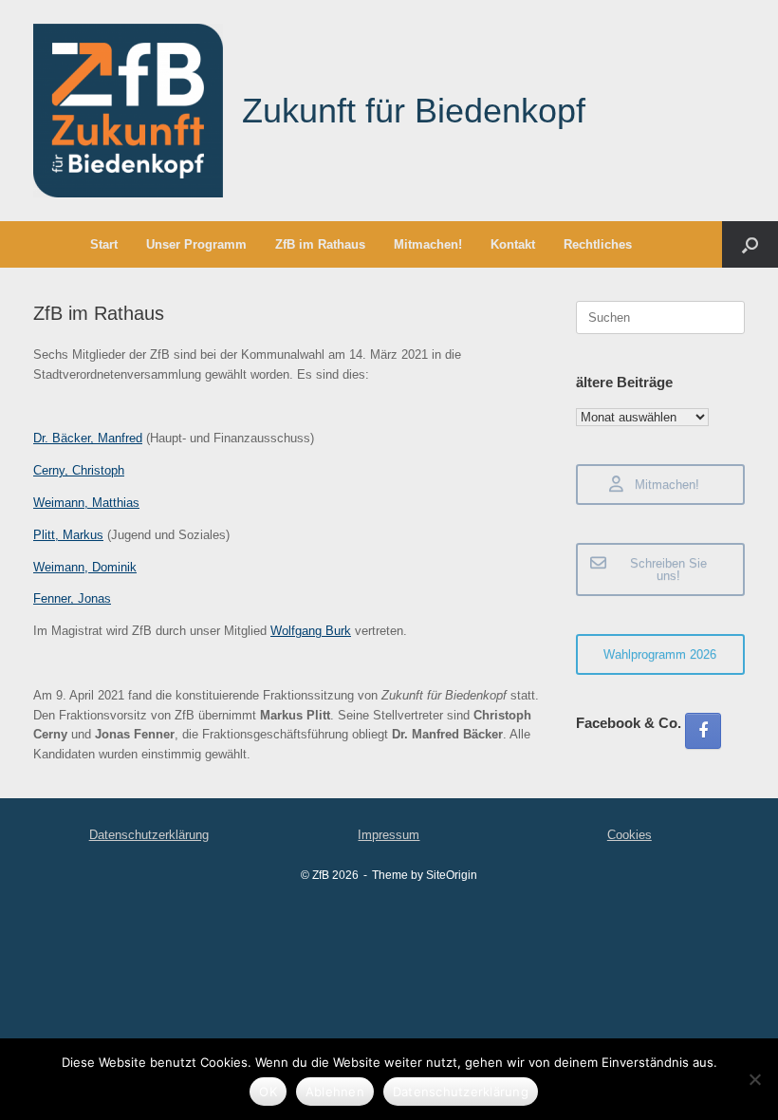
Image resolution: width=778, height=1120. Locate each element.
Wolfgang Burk (310, 631)
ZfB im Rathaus (320, 244)
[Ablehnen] (754, 1079)
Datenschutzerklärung (149, 835)
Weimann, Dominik (85, 567)
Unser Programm (196, 244)
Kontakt (513, 244)
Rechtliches (598, 244)
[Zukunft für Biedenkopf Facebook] (703, 731)
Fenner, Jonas (72, 598)
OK (268, 1091)
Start (104, 244)
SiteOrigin (451, 875)
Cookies (629, 835)
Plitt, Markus (68, 535)
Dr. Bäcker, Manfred (87, 438)
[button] (750, 244)
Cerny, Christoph (78, 470)
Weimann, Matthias (86, 502)
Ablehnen (335, 1091)
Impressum (388, 835)
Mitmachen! (428, 244)
